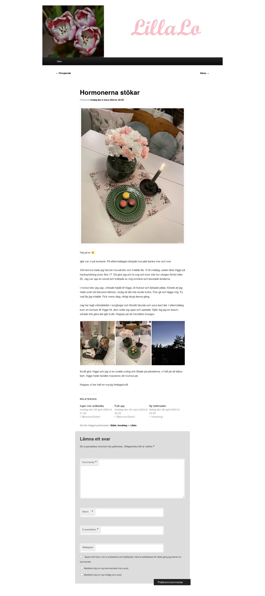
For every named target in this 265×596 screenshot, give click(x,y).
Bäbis (113, 425)
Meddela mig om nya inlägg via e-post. (103, 574)
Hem (59, 61)
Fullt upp (120, 406)
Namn (87, 511)
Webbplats (87, 547)
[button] (97, 343)
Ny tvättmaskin (157, 406)
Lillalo (133, 425)
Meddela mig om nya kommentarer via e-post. (106, 568)
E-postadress (90, 529)
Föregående (63, 73)
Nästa (204, 73)
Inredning (122, 425)
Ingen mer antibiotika (92, 406)
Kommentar (89, 462)
